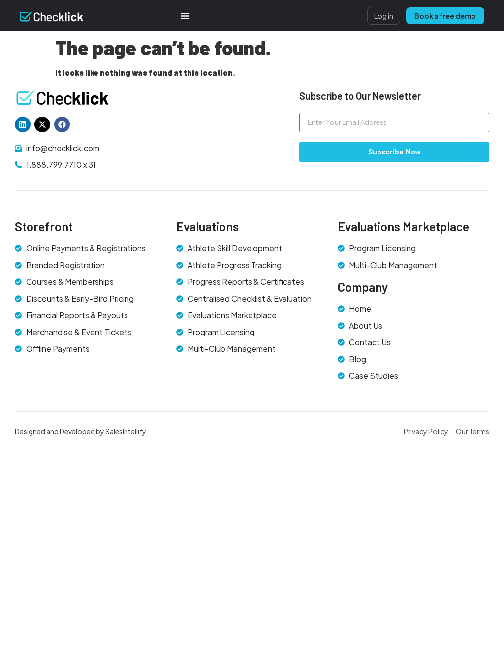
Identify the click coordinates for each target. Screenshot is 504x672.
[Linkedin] (23, 124)
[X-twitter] (42, 124)
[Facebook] (62, 124)
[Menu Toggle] (185, 16)
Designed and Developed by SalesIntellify (80, 431)
